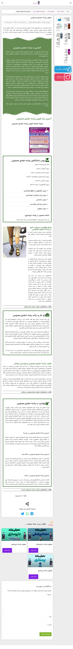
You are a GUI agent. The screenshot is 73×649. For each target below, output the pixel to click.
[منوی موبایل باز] (71, 3)
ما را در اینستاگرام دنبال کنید (62, 77)
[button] (27, 191)
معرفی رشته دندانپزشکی (44, 544)
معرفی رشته (51, 11)
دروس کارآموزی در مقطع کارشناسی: (34, 191)
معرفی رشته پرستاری (45, 571)
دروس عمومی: (41, 209)
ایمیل (49, 625)
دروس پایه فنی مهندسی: (38, 204)
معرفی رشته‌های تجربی (39, 11)
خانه (68, 11)
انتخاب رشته (60, 11)
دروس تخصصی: (41, 200)
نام (50, 617)
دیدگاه (49, 595)
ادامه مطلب (33, 550)
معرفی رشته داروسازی (18, 544)
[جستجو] (2, 3)
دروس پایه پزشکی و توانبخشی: (36, 195)
